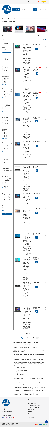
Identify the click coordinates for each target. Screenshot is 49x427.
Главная (4, 18)
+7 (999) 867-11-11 (22, 2)
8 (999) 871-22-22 (33, 2)
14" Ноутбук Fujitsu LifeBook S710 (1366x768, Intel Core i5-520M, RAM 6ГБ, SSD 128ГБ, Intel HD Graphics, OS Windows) (27, 49)
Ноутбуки (4, 16)
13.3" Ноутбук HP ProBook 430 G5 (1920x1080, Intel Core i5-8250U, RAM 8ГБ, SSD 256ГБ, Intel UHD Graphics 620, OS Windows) (27, 288)
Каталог (4, 2)
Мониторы (25, 16)
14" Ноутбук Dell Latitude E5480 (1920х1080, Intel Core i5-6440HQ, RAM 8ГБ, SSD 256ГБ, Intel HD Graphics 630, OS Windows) (27, 97)
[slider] (3, 52)
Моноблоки (9, 16)
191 (33, 337)
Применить (7, 214)
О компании (9, 2)
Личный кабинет (31, 417)
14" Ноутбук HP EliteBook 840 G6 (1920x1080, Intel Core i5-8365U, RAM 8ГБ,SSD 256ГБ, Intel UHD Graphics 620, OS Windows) (27, 73)
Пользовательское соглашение (34, 405)
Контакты (29, 413)
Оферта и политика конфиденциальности (32, 402)
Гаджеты (35, 16)
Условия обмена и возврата (33, 407)
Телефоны (30, 16)
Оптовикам (30, 419)
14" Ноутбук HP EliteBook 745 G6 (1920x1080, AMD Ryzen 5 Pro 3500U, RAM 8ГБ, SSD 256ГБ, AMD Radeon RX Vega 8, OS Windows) (27, 199)
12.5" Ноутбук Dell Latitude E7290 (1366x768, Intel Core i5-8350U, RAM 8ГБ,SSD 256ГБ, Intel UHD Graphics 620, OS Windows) (27, 238)
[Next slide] (46, 30)
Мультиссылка (30, 415)
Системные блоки (17, 16)
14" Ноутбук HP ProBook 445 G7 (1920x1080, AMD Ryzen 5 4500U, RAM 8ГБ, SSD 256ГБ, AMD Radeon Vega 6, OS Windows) (27, 263)
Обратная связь (31, 409)
